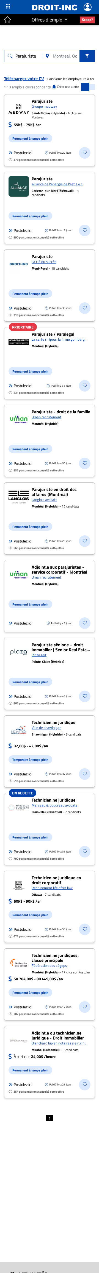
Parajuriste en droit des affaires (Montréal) (54, 492)
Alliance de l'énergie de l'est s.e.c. (57, 184)
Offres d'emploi (48, 19)
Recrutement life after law (52, 888)
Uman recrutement (46, 417)
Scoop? (87, 19)
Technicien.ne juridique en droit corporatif (56, 880)
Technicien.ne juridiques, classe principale (55, 957)
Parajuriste (42, 101)
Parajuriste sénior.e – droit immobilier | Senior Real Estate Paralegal (61, 649)
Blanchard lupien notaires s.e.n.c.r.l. (59, 1043)
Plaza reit (39, 655)
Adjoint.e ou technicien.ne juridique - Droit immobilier (58, 1035)
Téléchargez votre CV (24, 78)
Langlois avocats (44, 499)
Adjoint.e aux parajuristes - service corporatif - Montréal (59, 569)
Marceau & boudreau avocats (54, 805)
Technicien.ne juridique (53, 722)
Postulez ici (23, 152)
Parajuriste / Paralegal (53, 334)
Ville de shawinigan (46, 727)
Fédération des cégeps (49, 965)
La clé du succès (44, 261)
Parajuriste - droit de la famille (61, 411)
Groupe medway (44, 106)
